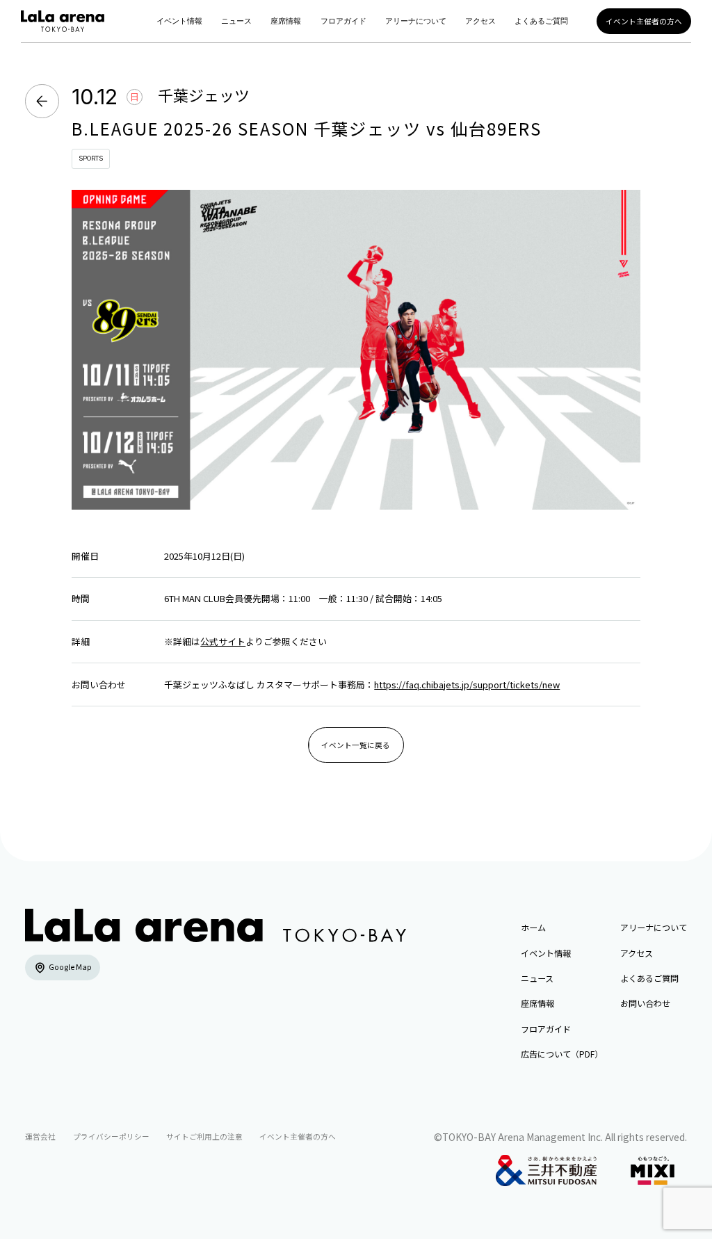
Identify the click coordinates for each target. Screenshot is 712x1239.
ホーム (533, 927)
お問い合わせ (645, 1003)
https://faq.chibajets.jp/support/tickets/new (467, 684)
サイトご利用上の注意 (204, 1136)
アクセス (480, 21)
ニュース (236, 21)
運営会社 (40, 1136)
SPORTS (91, 158)
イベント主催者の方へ (644, 21)
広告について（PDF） (562, 1054)
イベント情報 (179, 21)
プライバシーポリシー (111, 1136)
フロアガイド (343, 21)
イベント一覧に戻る (355, 745)
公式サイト (222, 641)
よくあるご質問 (541, 21)
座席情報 (285, 21)
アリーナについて (415, 21)
